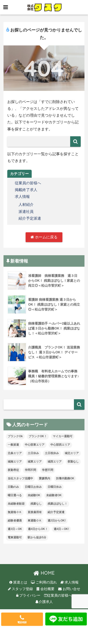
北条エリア (15, 453)
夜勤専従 (13, 470)
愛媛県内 (44, 478)
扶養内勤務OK (65, 478)
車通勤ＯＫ (35, 520)
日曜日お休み (33, 486)
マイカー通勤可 (63, 436)
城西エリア (55, 461)
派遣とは (19, 582)
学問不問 (30, 470)
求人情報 (22, 197)
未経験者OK (54, 495)
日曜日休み (55, 486)
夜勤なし (73, 461)
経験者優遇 (15, 520)
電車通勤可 (15, 537)
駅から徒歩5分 (37, 537)
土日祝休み (52, 453)
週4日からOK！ (38, 529)
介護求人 (46, 602)
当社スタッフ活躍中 (20, 478)
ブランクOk (15, 436)
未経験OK (34, 495)
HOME (47, 573)
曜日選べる (15, 495)
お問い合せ (71, 589)
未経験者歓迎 (16, 503)
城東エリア (35, 461)
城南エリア (15, 461)
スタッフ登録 (22, 589)
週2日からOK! (57, 520)
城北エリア (72, 453)
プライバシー (29, 595)
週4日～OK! (61, 529)
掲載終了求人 (26, 190)
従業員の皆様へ (28, 183)
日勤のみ (13, 486)
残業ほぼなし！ (57, 503)
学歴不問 (47, 470)
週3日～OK (15, 529)
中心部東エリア (35, 444)
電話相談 (22, 622)
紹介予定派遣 (30, 218)
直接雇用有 (35, 512)
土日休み (33, 453)
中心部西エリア (60, 444)
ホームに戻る (45, 237)
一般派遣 (13, 444)
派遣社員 (26, 212)
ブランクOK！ (38, 436)
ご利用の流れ (46, 582)
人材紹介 (26, 205)
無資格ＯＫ (15, 512)
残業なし (36, 503)
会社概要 (46, 589)
